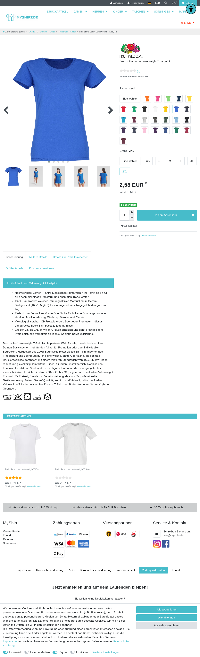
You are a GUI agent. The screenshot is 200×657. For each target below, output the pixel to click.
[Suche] (166, 3)
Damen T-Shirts (47, 32)
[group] (25, 444)
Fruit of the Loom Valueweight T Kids (22, 469)
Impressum (24, 570)
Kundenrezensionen (41, 268)
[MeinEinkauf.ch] (134, 534)
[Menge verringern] (131, 218)
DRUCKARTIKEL (57, 11)
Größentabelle (14, 268)
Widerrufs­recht (126, 570)
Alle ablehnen (166, 617)
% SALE (186, 22)
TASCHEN (139, 11)
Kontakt (7, 535)
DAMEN (78, 11)
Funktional (82, 652)
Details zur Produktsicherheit (70, 256)
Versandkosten (148, 235)
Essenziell (15, 652)
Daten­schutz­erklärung (49, 570)
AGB (71, 570)
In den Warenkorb (166, 214)
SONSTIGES (162, 11)
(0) (138, 71)
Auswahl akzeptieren (166, 625)
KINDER (118, 11)
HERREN (98, 11)
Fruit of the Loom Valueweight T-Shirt (72, 469)
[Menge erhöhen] (131, 212)
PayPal (63, 652)
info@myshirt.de (173, 535)
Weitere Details (38, 256)
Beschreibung (14, 256)
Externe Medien (40, 652)
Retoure (8, 539)
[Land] (149, 3)
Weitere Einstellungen (106, 652)
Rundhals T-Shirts (67, 32)
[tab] (14, 257)
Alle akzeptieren (167, 609)
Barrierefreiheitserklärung (95, 570)
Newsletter (9, 543)
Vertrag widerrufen (153, 570)
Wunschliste (130, 225)
